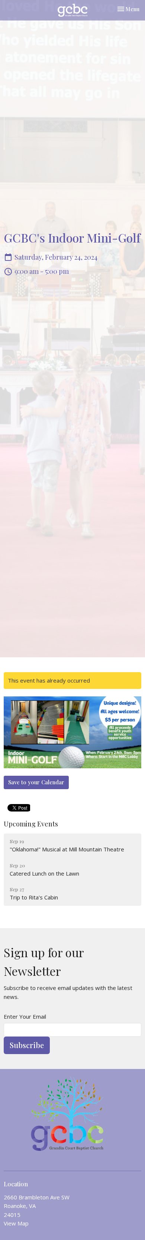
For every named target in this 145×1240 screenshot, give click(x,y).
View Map (16, 1223)
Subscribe (27, 1045)
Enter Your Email (25, 1016)
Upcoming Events (31, 823)
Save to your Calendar (36, 782)
